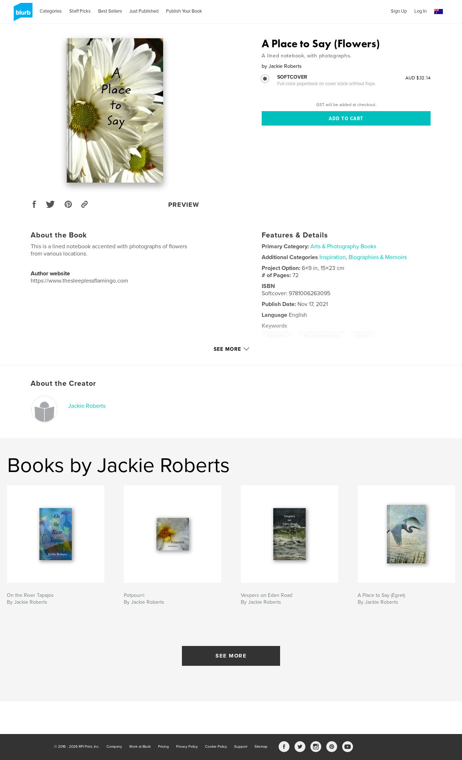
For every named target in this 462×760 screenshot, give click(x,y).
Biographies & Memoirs (378, 257)
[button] (438, 11)
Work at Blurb (140, 746)
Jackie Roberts (86, 406)
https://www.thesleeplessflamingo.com (79, 280)
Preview (183, 205)
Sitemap (260, 746)
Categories (51, 11)
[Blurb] (22, 14)
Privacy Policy (187, 746)
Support (240, 746)
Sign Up (399, 11)
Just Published (143, 11)
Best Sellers (110, 11)
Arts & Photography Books (343, 246)
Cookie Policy (216, 746)
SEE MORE (231, 655)
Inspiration (332, 257)
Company (114, 746)
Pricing (163, 746)
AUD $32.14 (418, 77)
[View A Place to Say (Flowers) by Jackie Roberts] (115, 110)
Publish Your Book (184, 11)
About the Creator (63, 383)
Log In (420, 11)
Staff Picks (80, 11)
